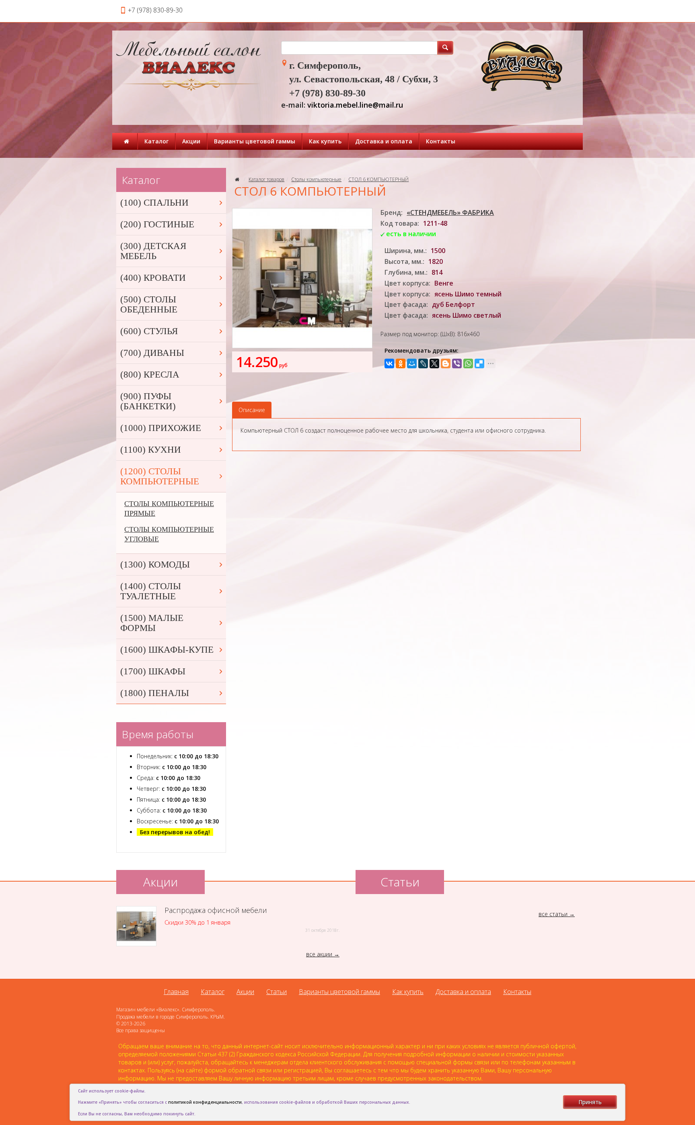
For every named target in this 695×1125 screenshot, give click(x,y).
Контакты (440, 141)
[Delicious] (479, 363)
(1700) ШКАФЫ (152, 671)
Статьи (276, 991)
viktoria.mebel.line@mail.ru (355, 105)
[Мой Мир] (412, 363)
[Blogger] (445, 363)
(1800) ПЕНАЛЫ (154, 693)
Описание (252, 410)
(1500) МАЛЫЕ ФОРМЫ (151, 623)
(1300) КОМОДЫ (155, 564)
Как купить (325, 141)
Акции (191, 141)
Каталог (156, 141)
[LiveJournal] (423, 363)
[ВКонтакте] (389, 363)
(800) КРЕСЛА (149, 375)
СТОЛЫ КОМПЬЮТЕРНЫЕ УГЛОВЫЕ (169, 534)
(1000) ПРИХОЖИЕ (160, 428)
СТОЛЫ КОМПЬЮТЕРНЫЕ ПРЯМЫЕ (169, 508)
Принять (590, 1102)
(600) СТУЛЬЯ (149, 331)
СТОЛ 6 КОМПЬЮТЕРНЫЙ (378, 179)
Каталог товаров (266, 179)
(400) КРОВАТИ (153, 278)
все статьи (553, 914)
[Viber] (457, 363)
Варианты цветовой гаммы (254, 141)
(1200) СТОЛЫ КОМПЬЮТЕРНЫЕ (159, 476)
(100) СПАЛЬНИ (154, 203)
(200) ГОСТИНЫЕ (157, 224)
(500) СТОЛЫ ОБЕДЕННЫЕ (148, 304)
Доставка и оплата (383, 141)
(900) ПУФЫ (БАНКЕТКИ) (148, 401)
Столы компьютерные (316, 179)
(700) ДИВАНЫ (152, 353)
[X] (434, 363)
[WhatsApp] (468, 363)
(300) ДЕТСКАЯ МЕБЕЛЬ (153, 251)
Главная (176, 991)
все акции (319, 954)
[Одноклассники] (400, 363)
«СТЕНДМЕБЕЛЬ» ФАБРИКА (450, 212)
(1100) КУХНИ (150, 450)
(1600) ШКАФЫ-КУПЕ (167, 650)
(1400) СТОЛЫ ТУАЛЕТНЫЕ (150, 591)
